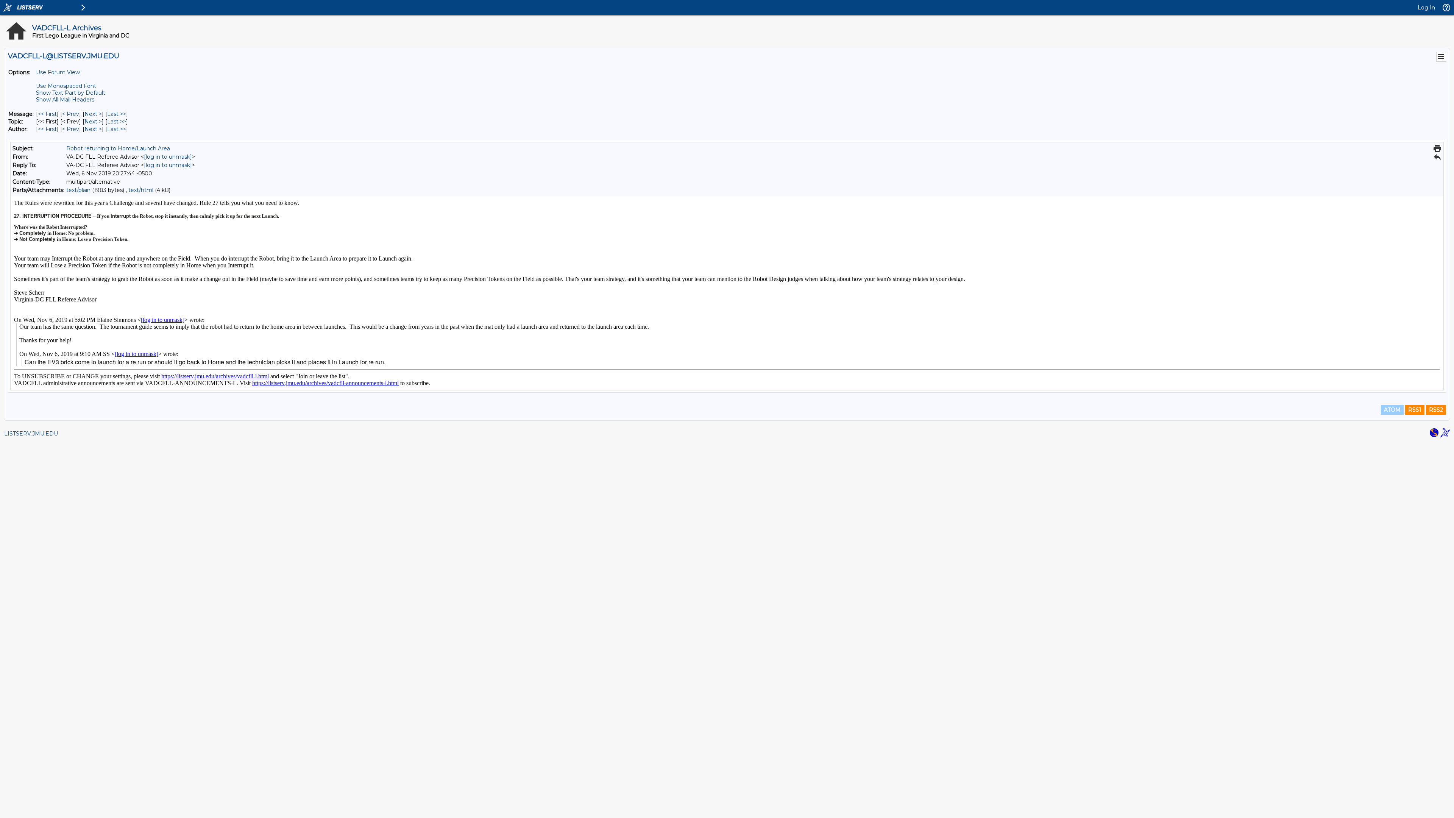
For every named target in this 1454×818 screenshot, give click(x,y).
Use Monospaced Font (66, 86)
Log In (1426, 7)
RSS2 (1436, 409)
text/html (140, 190)
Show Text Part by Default (70, 92)
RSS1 (1414, 409)
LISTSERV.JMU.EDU (31, 433)
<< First (47, 114)
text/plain (78, 190)
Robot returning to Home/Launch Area (118, 148)
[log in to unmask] (168, 156)
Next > (93, 114)
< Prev (70, 114)
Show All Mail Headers (65, 99)
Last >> (116, 114)
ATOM (1392, 409)
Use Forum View (58, 72)
